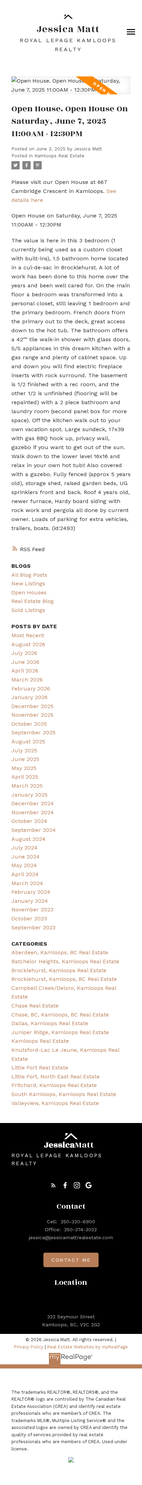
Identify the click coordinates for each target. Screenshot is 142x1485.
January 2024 (29, 901)
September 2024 (33, 830)
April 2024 (25, 874)
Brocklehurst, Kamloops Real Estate (58, 970)
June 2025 (25, 759)
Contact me (71, 1260)
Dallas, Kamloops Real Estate (49, 1023)
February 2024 (30, 892)
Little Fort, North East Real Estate (55, 1076)
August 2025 (28, 741)
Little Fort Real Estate (39, 1067)
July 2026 (24, 653)
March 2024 (27, 883)
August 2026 (28, 644)
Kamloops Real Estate (59, 155)
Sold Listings (28, 610)
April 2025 (24, 776)
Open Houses (29, 592)
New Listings (28, 583)
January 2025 (29, 794)
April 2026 (24, 670)
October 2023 (29, 918)
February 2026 (30, 688)
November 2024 (32, 812)
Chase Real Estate (35, 1005)
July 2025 (24, 750)
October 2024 (29, 821)
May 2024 (24, 865)
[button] (53, 1185)
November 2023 (32, 909)
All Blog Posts (29, 575)
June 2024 (25, 856)
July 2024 (24, 847)
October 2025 (29, 724)
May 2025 (24, 768)
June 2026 (25, 662)
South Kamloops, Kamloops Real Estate (63, 1094)
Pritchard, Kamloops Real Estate (54, 1085)
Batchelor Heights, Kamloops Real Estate (65, 961)
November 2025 (32, 715)
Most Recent (27, 635)
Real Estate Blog (32, 601)
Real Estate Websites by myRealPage (87, 1346)
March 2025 (27, 785)
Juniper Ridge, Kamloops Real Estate (60, 1032)
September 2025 (33, 732)
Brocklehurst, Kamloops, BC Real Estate (64, 979)
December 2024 (32, 803)
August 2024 (28, 839)
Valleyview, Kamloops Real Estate (55, 1103)
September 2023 (33, 927)
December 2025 (32, 706)
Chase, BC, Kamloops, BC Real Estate (60, 1014)
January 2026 (29, 697)
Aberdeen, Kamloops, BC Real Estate (59, 952)
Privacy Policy (28, 1346)
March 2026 (27, 679)
